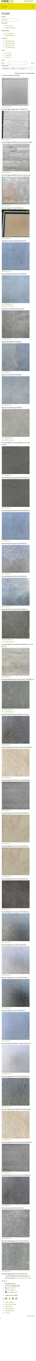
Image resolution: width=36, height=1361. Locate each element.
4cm (8, 57)
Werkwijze (8, 1306)
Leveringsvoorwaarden (24, 1278)
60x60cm (10, 43)
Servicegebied (9, 1308)
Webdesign (31, 1316)
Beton (9, 25)
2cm (8, 53)
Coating (9, 33)
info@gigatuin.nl (12, 1292)
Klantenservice (9, 1310)
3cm (9, 55)
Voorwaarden (9, 1302)
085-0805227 (28, 1)
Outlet (4, 6)
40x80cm (10, 41)
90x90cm (10, 45)
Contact (7, 1313)
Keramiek (10, 28)
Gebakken (10, 35)
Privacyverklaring (10, 1304)
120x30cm (10, 47)
